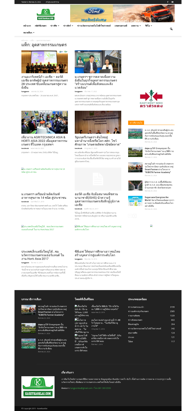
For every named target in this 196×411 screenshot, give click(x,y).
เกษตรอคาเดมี (121, 25)
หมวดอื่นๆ (27, 32)
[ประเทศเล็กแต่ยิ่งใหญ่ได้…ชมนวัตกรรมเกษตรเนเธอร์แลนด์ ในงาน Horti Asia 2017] (44, 236)
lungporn (25, 91)
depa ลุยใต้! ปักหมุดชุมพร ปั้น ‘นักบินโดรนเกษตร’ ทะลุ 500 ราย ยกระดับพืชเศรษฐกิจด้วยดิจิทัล (159, 151)
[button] (171, 29)
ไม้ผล (130, 341)
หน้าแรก (27, 25)
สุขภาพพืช (132, 332)
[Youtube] (172, 2)
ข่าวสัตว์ (67, 25)
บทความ (135, 25)
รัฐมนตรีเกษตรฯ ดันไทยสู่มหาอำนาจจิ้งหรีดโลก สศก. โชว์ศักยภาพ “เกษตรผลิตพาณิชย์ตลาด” (98, 141)
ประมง (131, 337)
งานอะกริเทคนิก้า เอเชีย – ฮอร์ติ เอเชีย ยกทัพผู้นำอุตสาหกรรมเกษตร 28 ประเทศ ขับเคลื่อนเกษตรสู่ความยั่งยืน (44, 82)
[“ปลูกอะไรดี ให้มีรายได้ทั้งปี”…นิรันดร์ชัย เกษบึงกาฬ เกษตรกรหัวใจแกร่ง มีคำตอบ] (82, 343)
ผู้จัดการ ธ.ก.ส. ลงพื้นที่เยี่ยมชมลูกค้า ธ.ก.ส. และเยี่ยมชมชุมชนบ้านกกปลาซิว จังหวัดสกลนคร (158, 185)
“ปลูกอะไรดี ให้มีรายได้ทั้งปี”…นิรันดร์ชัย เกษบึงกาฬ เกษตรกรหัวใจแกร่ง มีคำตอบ (106, 338)
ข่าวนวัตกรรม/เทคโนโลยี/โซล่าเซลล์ (94, 25)
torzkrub (25, 148)
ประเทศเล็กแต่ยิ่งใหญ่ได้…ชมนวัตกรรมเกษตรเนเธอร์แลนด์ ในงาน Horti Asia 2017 (42, 255)
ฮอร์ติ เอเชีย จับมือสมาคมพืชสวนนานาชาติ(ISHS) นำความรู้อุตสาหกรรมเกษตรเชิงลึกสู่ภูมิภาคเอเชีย (97, 199)
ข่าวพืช (54, 25)
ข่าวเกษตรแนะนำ (136, 307)
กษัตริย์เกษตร (40, 25)
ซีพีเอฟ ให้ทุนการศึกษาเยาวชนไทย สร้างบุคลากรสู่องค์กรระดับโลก (97, 253)
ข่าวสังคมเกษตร (135, 320)
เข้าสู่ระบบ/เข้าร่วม (52, 2)
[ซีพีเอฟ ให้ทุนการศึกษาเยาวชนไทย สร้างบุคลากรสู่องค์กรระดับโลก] (98, 236)
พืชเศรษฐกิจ (133, 324)
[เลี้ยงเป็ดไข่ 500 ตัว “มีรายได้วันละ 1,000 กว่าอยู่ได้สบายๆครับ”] (82, 312)
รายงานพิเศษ (134, 315)
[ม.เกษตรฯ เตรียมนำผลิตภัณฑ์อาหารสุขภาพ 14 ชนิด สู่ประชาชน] (44, 179)
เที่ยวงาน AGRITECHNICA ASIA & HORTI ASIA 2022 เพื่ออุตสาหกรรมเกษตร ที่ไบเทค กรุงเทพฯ (44, 141)
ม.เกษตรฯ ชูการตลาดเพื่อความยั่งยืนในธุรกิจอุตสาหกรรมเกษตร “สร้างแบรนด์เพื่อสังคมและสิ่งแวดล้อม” (96, 82)
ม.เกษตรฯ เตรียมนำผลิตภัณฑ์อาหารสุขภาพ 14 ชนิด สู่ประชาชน (43, 195)
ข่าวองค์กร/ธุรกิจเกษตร (138, 311)
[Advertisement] (151, 61)
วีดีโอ (147, 25)
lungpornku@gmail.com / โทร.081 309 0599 (90, 388)
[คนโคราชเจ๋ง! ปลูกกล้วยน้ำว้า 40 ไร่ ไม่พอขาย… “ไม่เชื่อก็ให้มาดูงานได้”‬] (82, 328)
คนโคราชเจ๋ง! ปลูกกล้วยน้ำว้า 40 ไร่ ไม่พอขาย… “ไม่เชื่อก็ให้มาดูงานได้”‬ (105, 323)
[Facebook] (168, 2)
